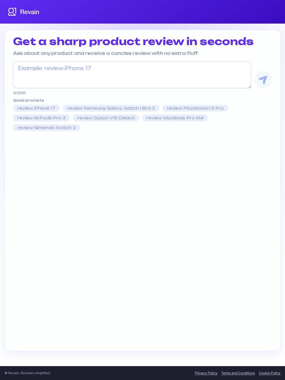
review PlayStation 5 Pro (195, 108)
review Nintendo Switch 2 (47, 127)
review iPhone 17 (36, 108)
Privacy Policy (206, 373)
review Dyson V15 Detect (106, 117)
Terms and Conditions (238, 373)
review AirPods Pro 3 (41, 117)
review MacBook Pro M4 (175, 117)
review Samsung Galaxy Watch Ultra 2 (111, 108)
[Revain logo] (23, 11)
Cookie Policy (270, 373)
